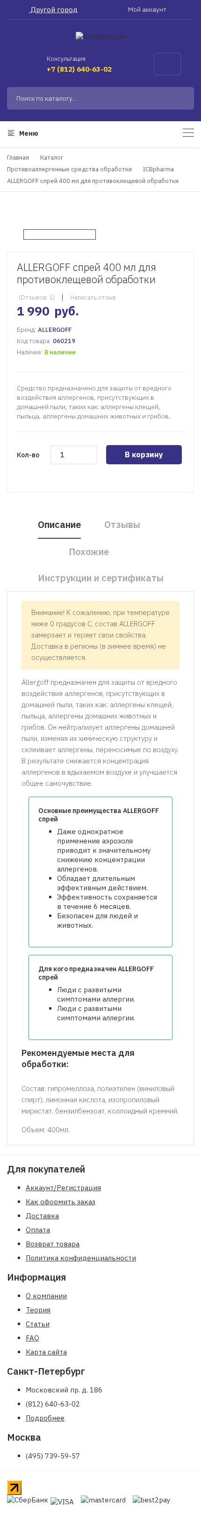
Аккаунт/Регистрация (63, 1187)
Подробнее (45, 1417)
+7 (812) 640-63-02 (79, 69)
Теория (38, 1309)
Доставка (42, 1215)
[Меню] (188, 132)
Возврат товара (52, 1243)
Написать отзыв (93, 297)
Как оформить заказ (60, 1201)
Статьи (38, 1323)
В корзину (144, 454)
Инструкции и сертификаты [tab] (101, 577)
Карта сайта (46, 1352)
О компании (46, 1295)
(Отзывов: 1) (37, 297)
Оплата (38, 1229)
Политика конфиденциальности (81, 1257)
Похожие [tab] (89, 551)
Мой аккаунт (148, 9)
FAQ (32, 1337)
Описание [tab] (59, 524)
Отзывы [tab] (122, 524)
